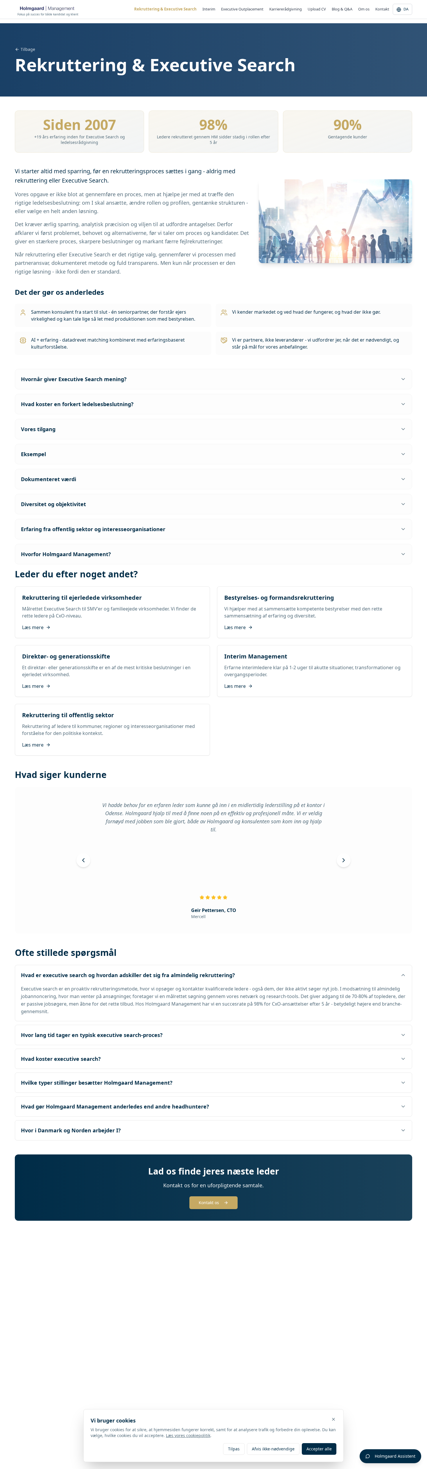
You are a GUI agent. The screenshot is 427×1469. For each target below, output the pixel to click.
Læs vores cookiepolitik (188, 1435)
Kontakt (382, 9)
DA (405, 9)
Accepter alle (319, 1449)
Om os (363, 9)
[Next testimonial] (344, 860)
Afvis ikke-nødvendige (273, 1449)
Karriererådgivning (285, 9)
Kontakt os (209, 1202)
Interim (208, 9)
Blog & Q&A (342, 9)
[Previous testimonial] (83, 860)
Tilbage (28, 49)
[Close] (333, 1419)
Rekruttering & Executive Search (165, 9)
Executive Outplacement (242, 9)
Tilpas (234, 1449)
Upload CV (317, 9)
